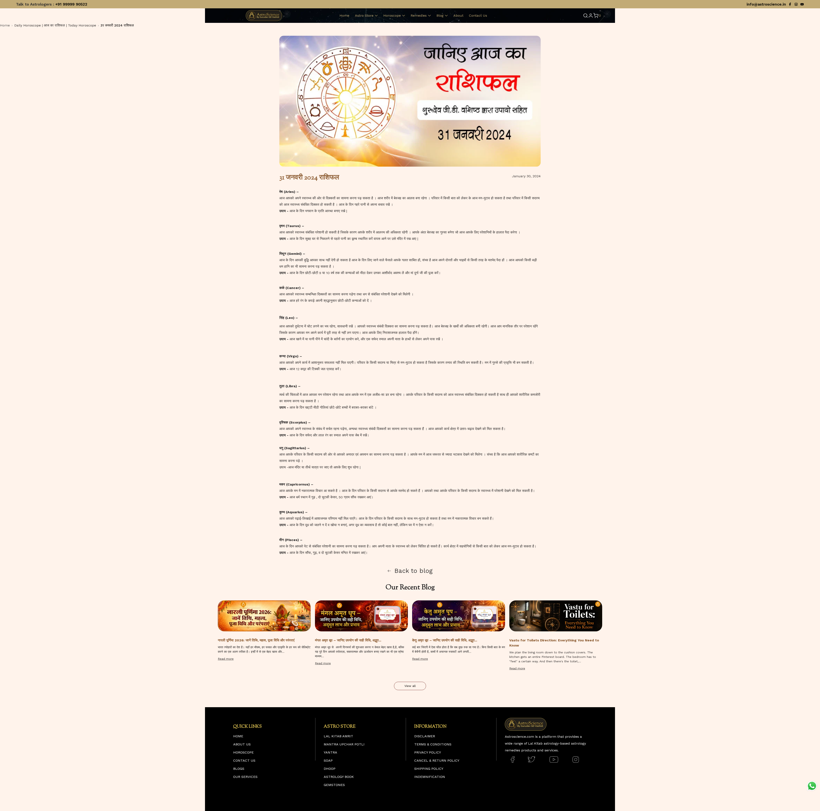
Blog (440, 15)
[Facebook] (790, 4)
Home (344, 15)
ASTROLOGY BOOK (339, 777)
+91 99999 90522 (71, 4)
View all (410, 686)
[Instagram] (796, 4)
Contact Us (478, 15)
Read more (226, 658)
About (458, 15)
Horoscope (392, 15)
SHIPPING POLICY (428, 769)
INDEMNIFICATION (429, 777)
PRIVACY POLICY (427, 752)
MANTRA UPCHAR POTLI (344, 744)
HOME (238, 736)
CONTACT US (244, 760)
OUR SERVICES (245, 777)
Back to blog (413, 570)
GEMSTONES (334, 785)
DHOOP (329, 769)
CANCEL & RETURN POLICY (436, 760)
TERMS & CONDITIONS (432, 744)
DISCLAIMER (424, 736)
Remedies (419, 15)
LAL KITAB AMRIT (338, 736)
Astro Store (364, 15)
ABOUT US (242, 744)
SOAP (328, 760)
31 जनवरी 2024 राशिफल (117, 25)
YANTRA (330, 752)
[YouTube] (802, 4)
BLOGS (238, 769)
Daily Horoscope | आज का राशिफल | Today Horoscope (55, 25)
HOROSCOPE (243, 752)
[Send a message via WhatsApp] (812, 786)
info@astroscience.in (766, 4)
